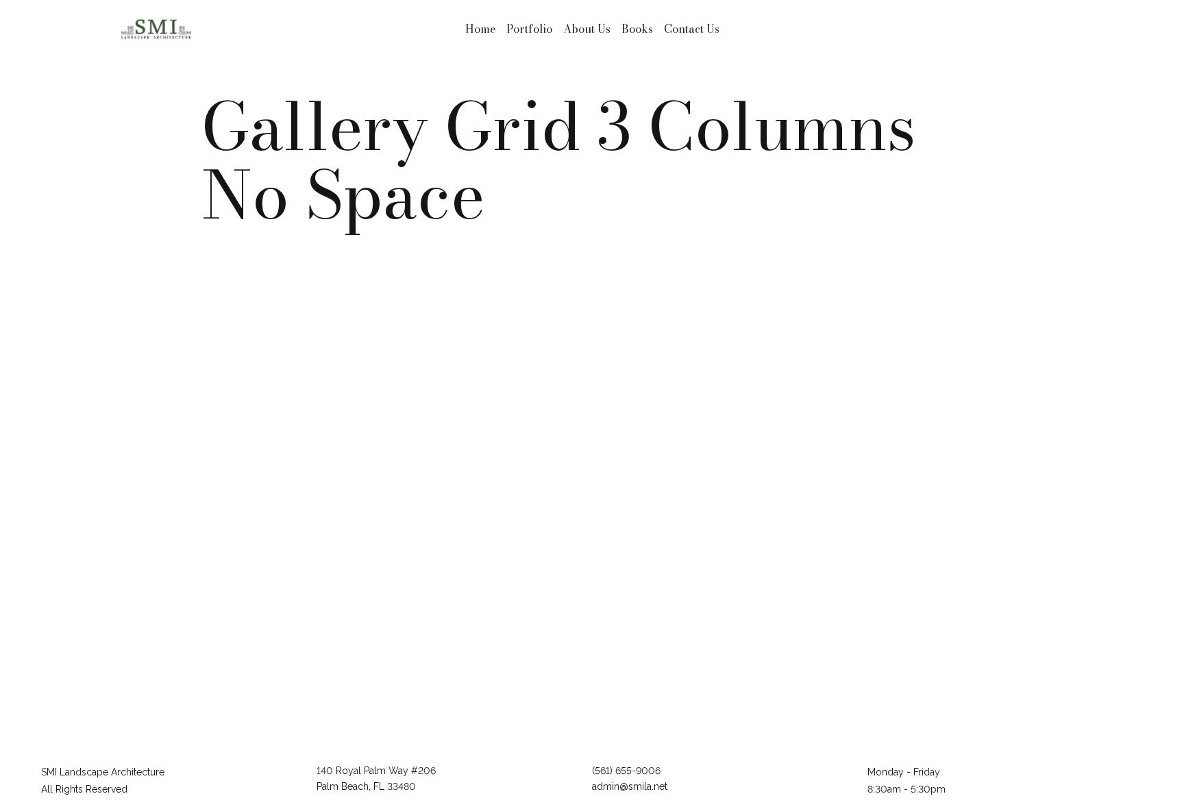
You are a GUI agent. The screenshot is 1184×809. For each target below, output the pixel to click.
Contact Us (691, 29)
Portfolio (529, 29)
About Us (586, 29)
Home (480, 29)
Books (637, 29)
